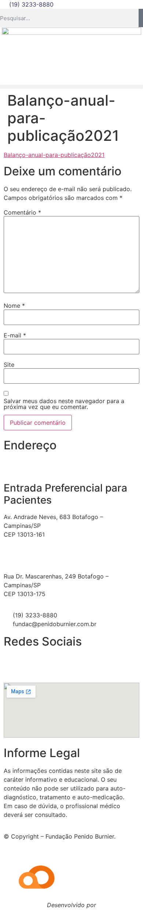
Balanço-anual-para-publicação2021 (54, 154)
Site (9, 365)
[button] (71, 87)
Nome (14, 305)
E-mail (15, 335)
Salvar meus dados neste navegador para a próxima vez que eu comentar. (64, 404)
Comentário (22, 212)
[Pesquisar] (141, 18)
